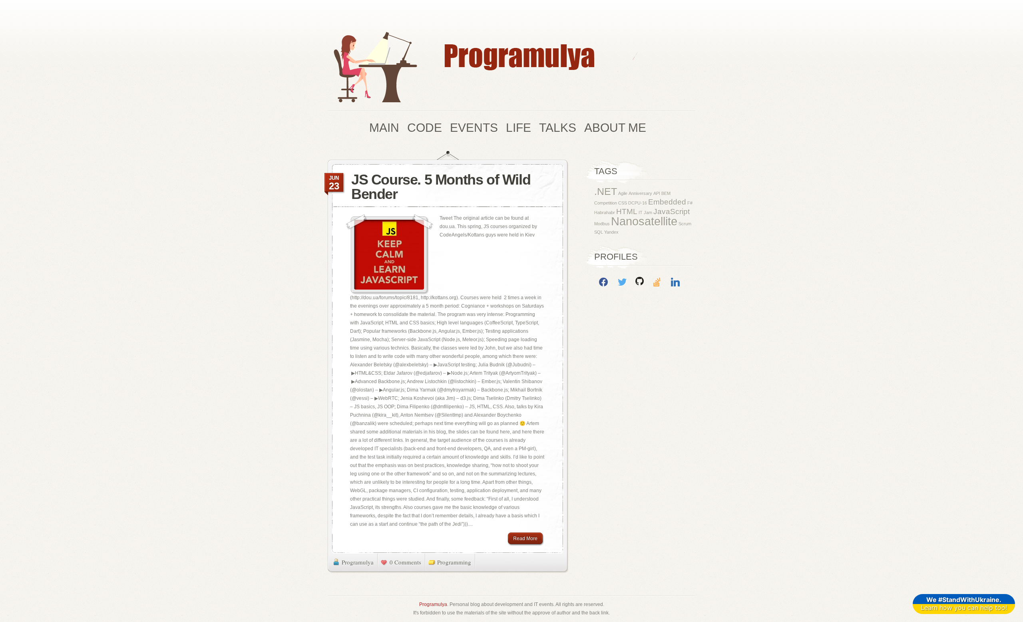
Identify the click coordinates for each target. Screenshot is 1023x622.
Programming (454, 562)
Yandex (611, 232)
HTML (626, 211)
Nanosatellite (644, 221)
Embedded (667, 202)
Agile (622, 193)
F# (690, 203)
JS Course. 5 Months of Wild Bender (440, 186)
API (656, 193)
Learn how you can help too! (964, 604)
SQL (598, 232)
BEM (666, 193)
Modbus (602, 223)
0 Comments (405, 562)
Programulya (358, 562)
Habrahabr (604, 212)
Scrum (685, 223)
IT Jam (645, 212)
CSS (622, 203)
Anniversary (640, 193)
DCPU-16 (637, 203)
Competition (605, 203)
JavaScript (671, 211)
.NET (605, 191)
